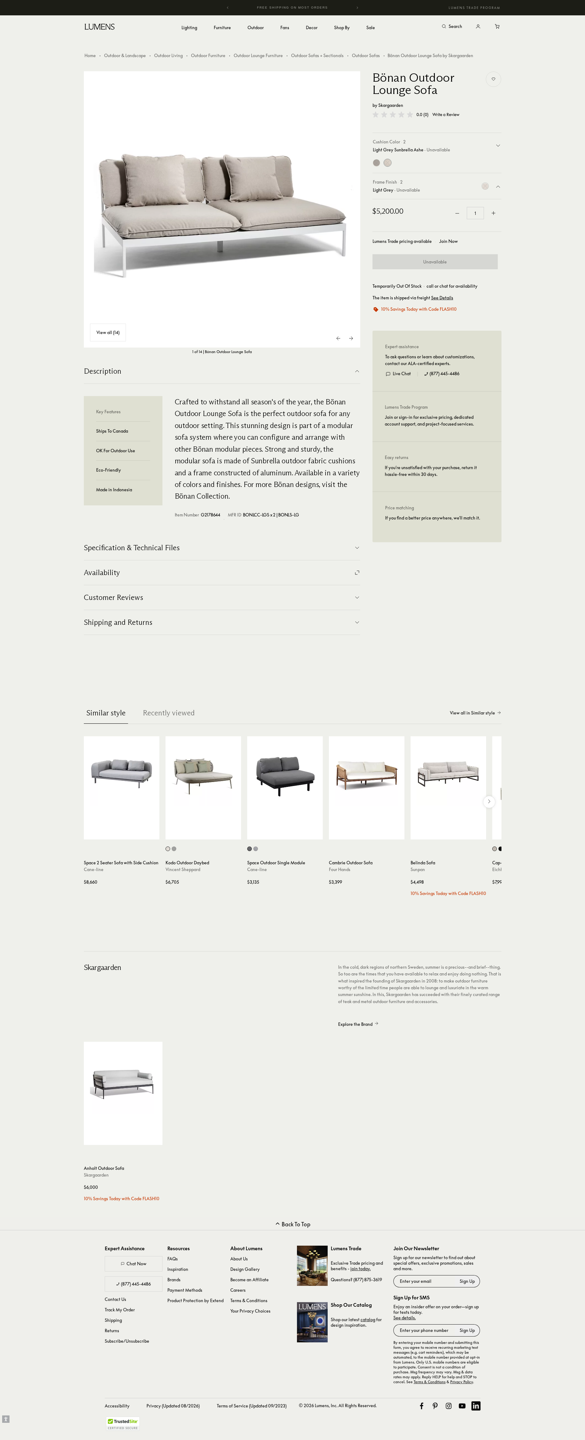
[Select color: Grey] (249, 848)
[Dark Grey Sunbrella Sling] (376, 163)
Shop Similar (126, 833)
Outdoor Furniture (208, 55)
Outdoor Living (168, 55)
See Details (442, 298)
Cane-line (93, 869)
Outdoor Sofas (366, 55)
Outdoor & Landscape (125, 55)
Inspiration (177, 1269)
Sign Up (467, 1281)
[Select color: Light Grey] (255, 848)
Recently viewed (169, 712)
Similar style (106, 712)
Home (90, 55)
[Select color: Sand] (494, 848)
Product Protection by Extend (195, 1300)
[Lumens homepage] (99, 28)
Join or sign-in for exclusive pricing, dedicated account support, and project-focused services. (429, 420)
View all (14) (107, 332)
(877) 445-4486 (444, 373)
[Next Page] (351, 338)
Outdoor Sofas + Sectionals (317, 55)
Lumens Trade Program (474, 8)
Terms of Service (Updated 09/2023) (252, 1405)
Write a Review (445, 114)
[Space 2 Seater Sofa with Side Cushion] (121, 774)
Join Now (448, 241)
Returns (112, 1330)
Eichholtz (501, 869)
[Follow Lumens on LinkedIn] (476, 1406)
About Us (239, 1258)
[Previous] (227, 7)
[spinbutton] (475, 213)
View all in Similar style (472, 712)
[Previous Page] (339, 338)
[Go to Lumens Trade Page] (312, 1266)
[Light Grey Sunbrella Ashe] (388, 163)
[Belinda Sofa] (448, 774)
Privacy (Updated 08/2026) (173, 1405)
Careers (238, 1290)
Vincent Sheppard (183, 869)
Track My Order (120, 1309)
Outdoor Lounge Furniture (258, 55)
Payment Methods (184, 1290)
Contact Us (115, 1299)
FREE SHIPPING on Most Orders (287, 7)
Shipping (113, 1320)
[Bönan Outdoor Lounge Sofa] (222, 209)
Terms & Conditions (248, 1300)
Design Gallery (245, 1269)
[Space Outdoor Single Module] (285, 774)
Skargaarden (390, 105)
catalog (368, 1319)
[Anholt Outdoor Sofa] (123, 1081)
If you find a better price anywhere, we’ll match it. (432, 517)
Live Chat (402, 373)
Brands (174, 1279)
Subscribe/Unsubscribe (127, 1341)
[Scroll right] (489, 802)
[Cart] (497, 26)
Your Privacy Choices (250, 1311)
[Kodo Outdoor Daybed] (203, 774)
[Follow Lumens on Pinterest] (435, 1406)
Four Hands (339, 869)
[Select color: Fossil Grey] (174, 848)
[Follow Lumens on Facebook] (421, 1406)
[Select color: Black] (500, 848)
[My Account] (478, 26)
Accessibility (117, 1405)
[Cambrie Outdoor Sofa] (366, 774)
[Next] (357, 7)
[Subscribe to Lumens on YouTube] (462, 1406)
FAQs (172, 1258)
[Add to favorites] (493, 79)
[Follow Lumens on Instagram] (448, 1406)
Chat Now (136, 1263)
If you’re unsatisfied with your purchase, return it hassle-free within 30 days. (431, 471)
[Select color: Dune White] (168, 848)
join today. (360, 1268)
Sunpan (418, 869)
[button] (392, 114)
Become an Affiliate (249, 1279)
